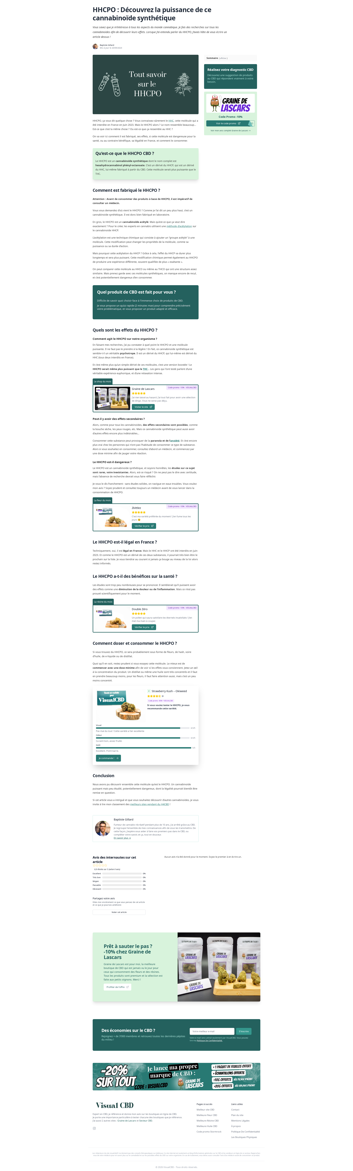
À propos (236, 1126)
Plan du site (237, 1115)
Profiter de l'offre (116, 987)
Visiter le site (141, 406)
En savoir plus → (122, 837)
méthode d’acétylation (179, 226)
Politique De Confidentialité (245, 1131)
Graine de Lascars (126, 1120)
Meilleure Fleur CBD (207, 1115)
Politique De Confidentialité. (210, 1040)
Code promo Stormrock (209, 1131)
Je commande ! (106, 758)
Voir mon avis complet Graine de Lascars (231, 130)
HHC (171, 120)
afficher (223, 58)
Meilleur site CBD (205, 1109)
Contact (235, 1109)
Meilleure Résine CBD (208, 1120)
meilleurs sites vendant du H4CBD (149, 804)
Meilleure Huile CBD (207, 1126)
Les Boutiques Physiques (244, 1137)
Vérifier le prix (142, 525)
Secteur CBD (145, 1120)
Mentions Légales (240, 1120)
